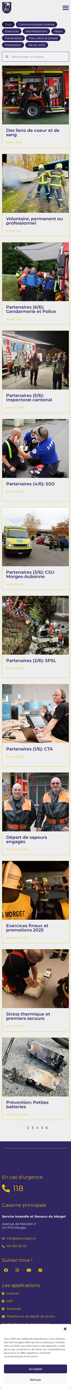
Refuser (35, 1380)
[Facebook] (6, 1270)
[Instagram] (17, 1270)
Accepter (35, 1369)
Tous (8, 24)
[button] (65, 1329)
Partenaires (13, 38)
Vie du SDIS (36, 45)
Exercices (12, 31)
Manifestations (36, 31)
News (58, 31)
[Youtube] (29, 1270)
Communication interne (36, 24)
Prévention (13, 45)
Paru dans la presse (43, 38)
